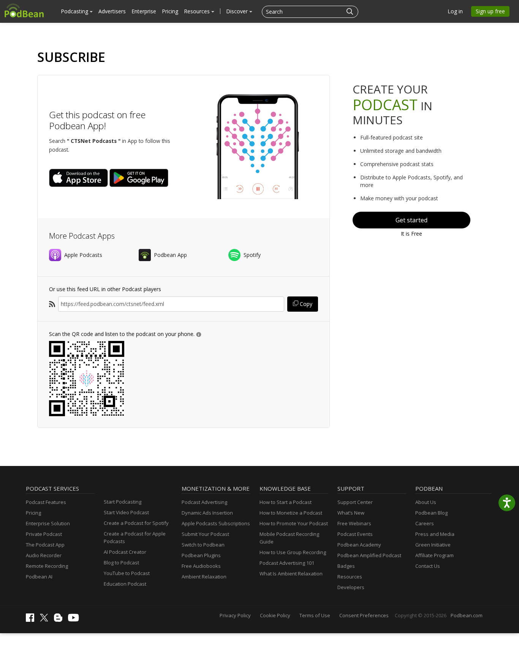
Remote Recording (47, 566)
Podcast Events (355, 534)
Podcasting (75, 11)
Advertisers (112, 11)
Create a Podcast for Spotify (136, 523)
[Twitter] (46, 619)
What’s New (350, 512)
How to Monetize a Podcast (291, 512)
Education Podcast (125, 583)
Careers (424, 523)
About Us (425, 502)
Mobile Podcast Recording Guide (289, 538)
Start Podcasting (122, 501)
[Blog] (60, 620)
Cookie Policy (275, 615)
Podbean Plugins (201, 555)
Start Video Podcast (126, 512)
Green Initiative (433, 544)
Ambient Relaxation (204, 576)
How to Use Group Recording (293, 552)
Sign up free (490, 11)
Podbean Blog (431, 512)
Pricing (170, 11)
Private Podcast (44, 534)
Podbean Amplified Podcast (369, 555)
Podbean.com (467, 615)
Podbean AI (39, 576)
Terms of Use (314, 615)
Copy (305, 303)
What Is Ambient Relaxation (291, 573)
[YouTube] (75, 619)
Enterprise (143, 11)
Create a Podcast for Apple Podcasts (135, 537)
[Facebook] (32, 620)
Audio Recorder (44, 555)
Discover (237, 11)
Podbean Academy (359, 544)
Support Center (355, 502)
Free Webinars (354, 523)
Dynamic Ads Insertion (207, 512)
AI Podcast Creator (125, 551)
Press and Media (434, 534)
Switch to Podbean (203, 544)
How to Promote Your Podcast (294, 523)
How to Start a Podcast (286, 502)
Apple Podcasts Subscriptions (216, 523)
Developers (350, 587)
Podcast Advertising (204, 502)
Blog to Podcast (121, 562)
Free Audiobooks (201, 566)
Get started (411, 220)
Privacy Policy (235, 615)
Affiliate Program (434, 555)
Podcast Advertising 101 (287, 562)
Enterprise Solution (48, 523)
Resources (197, 11)
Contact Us (427, 566)
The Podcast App (45, 544)
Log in (455, 11)
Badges (346, 566)
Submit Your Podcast (205, 534)
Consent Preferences (364, 615)
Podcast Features (46, 502)
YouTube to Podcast (127, 573)
